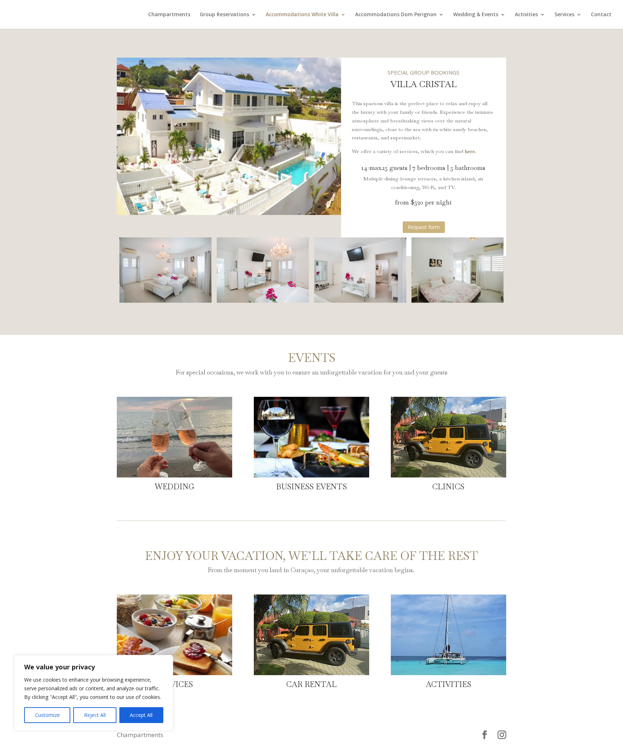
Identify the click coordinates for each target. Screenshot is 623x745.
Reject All (95, 715)
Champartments (169, 15)
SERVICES (174, 684)
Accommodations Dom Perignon (396, 15)
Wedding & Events (475, 15)
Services (564, 15)
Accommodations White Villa (302, 15)
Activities (526, 15)
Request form (424, 227)
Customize (47, 715)
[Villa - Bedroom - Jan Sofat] (263, 299)
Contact (601, 15)
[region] (93, 693)
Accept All (141, 715)
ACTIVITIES (448, 684)
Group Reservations (224, 15)
